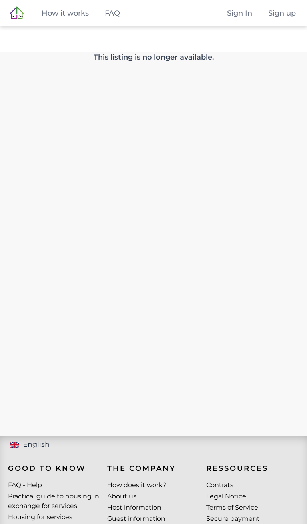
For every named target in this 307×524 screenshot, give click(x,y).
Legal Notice (226, 496)
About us (121, 496)
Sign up (282, 13)
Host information (134, 507)
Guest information (136, 518)
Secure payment (233, 518)
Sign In (239, 13)
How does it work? (136, 485)
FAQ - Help (25, 485)
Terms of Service (232, 507)
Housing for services (40, 517)
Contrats (219, 485)
